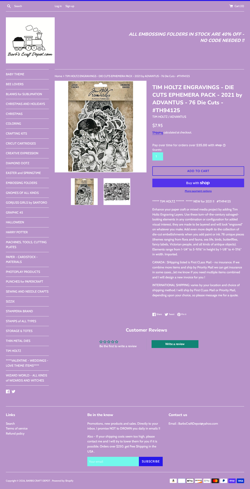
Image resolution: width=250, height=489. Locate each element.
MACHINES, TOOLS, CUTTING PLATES (26, 244)
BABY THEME (15, 74)
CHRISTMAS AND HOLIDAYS (25, 104)
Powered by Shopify (62, 480)
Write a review (175, 344)
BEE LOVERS (14, 84)
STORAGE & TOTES (19, 331)
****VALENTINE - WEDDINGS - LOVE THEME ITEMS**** (27, 363)
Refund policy (15, 433)
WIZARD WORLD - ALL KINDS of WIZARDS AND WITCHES (26, 378)
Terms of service (17, 428)
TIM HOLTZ (13, 351)
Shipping (157, 132)
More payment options (198, 191)
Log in (58, 6)
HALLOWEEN (15, 222)
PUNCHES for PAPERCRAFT (24, 281)
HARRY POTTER (17, 232)
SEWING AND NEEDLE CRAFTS (27, 291)
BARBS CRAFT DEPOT (38, 480)
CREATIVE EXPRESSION (22, 153)
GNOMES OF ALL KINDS (22, 193)
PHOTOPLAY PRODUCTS (23, 272)
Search (10, 423)
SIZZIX (10, 301)
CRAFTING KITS (16, 133)
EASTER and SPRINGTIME (23, 173)
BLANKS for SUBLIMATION (24, 94)
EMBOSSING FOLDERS (21, 183)
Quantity (157, 149)
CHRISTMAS (14, 114)
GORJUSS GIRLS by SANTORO (26, 202)
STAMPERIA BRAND (19, 311)
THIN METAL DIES (18, 341)
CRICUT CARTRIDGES (21, 143)
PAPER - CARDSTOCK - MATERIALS (22, 259)
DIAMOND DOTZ (17, 163)
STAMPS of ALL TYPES (21, 321)
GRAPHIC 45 (14, 212)
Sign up (69, 6)
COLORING (13, 123)
